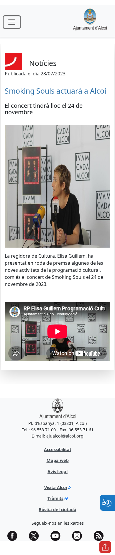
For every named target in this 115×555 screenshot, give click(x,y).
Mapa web (58, 460)
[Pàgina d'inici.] (90, 22)
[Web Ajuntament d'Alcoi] (58, 408)
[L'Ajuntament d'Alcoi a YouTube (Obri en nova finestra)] (57, 536)
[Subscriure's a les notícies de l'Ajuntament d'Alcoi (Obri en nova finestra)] (100, 536)
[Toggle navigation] (12, 22)
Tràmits (55, 498)
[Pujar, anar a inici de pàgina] (105, 547)
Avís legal (57, 471)
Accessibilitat (57, 449)
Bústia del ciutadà (57, 509)
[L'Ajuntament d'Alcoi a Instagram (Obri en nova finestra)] (79, 536)
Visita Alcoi (55, 487)
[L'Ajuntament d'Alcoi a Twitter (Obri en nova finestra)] (36, 536)
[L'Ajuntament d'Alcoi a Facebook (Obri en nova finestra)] (14, 536)
